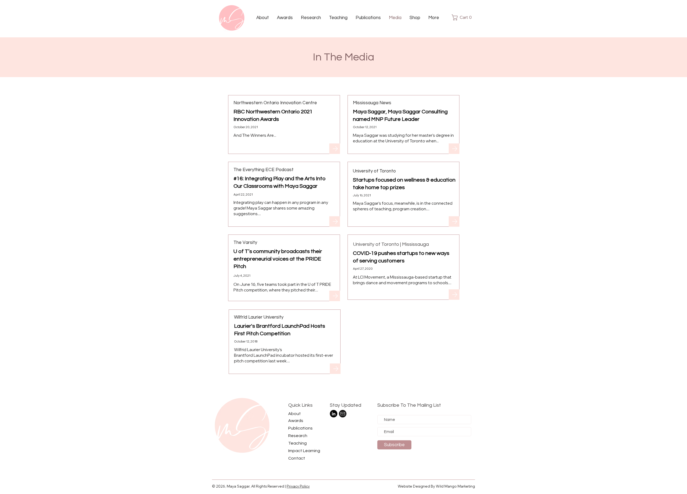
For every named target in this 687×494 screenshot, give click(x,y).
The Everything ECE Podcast (263, 169)
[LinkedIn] (333, 413)
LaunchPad (264, 355)
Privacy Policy (298, 486)
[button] (414, 17)
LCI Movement (371, 277)
